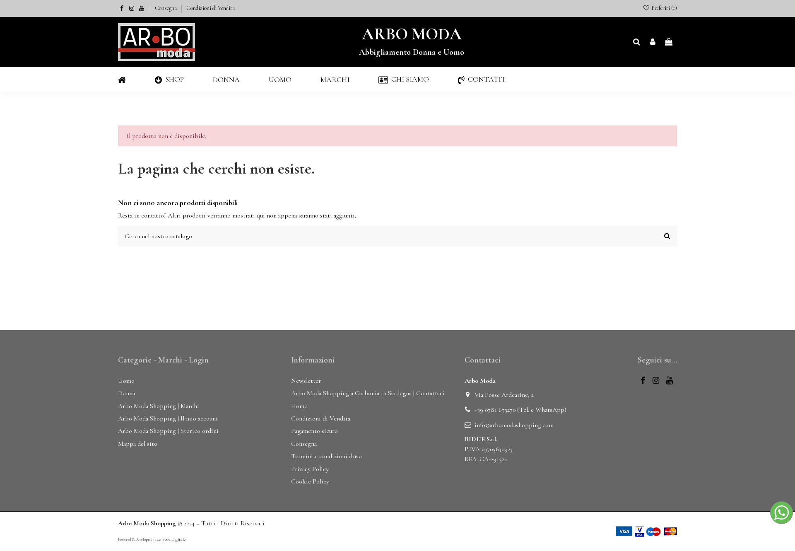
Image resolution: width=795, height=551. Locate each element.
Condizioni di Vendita (210, 8)
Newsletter (306, 381)
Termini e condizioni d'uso (326, 456)
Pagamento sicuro (314, 431)
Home (299, 406)
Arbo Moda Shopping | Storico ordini (168, 431)
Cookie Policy (310, 481)
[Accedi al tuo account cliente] (653, 42)
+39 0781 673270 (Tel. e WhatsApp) (520, 410)
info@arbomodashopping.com (514, 425)
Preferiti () (663, 8)
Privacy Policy (310, 469)
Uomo (126, 381)
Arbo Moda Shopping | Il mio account (168, 418)
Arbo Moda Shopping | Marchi (158, 406)
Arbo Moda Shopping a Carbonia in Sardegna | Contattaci (368, 393)
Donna (126, 393)
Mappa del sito (137, 444)
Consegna (166, 8)
